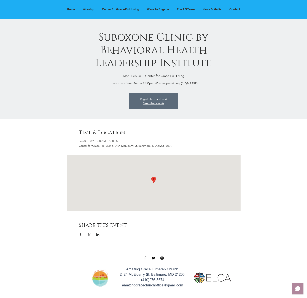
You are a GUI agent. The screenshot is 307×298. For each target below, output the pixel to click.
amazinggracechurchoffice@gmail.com (152, 285)
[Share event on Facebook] (80, 234)
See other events (153, 103)
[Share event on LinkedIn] (97, 234)
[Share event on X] (89, 234)
